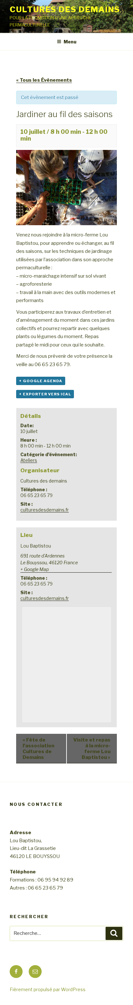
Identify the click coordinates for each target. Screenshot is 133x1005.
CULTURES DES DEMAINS (65, 9)
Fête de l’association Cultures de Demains (38, 748)
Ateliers (28, 460)
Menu (70, 41)
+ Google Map (34, 569)
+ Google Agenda (40, 381)
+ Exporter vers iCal (45, 394)
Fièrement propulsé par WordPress (48, 989)
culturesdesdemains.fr (44, 509)
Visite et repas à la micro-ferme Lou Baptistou (91, 748)
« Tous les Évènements (44, 80)
